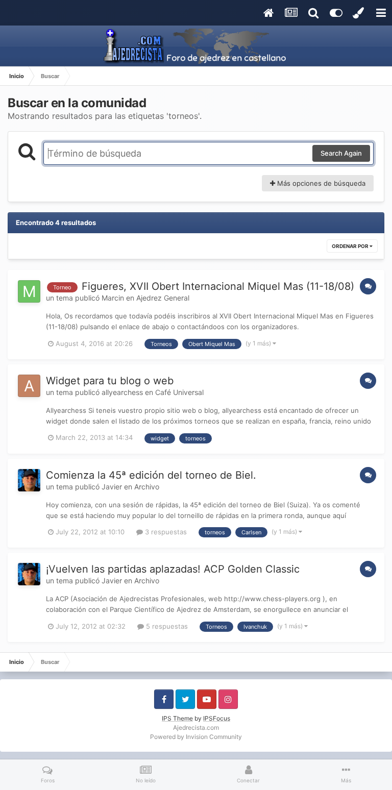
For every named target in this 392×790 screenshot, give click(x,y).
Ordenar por (351, 246)
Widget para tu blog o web (110, 381)
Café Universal (179, 392)
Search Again (341, 153)
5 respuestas (166, 626)
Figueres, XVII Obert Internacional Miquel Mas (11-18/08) (218, 286)
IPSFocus (216, 718)
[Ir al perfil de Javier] (29, 480)
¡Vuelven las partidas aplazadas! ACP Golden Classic (173, 569)
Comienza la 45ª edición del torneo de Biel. (151, 475)
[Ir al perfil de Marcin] (29, 291)
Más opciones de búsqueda (320, 183)
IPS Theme (177, 718)
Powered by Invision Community (196, 736)
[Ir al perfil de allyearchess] (29, 386)
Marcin (113, 297)
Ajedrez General (162, 297)
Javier (112, 486)
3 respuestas (165, 532)
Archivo (146, 486)
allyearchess (122, 392)
